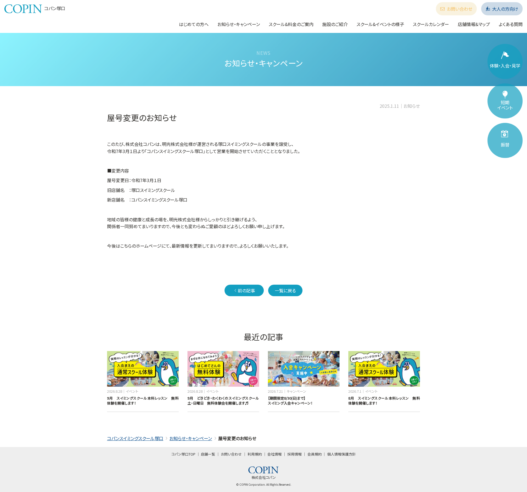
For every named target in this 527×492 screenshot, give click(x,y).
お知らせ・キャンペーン (238, 24)
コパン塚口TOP (183, 454)
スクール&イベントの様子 (380, 24)
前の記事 (246, 290)
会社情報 (274, 454)
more (111, 353)
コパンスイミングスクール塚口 (135, 438)
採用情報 (294, 454)
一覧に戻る (285, 290)
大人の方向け (505, 8)
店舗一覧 (208, 454)
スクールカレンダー (431, 24)
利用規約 (255, 454)
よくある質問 (511, 24)
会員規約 (314, 454)
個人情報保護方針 (341, 454)
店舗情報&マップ (474, 24)
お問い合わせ (459, 8)
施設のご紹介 (335, 24)
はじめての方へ (194, 24)
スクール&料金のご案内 (291, 24)
